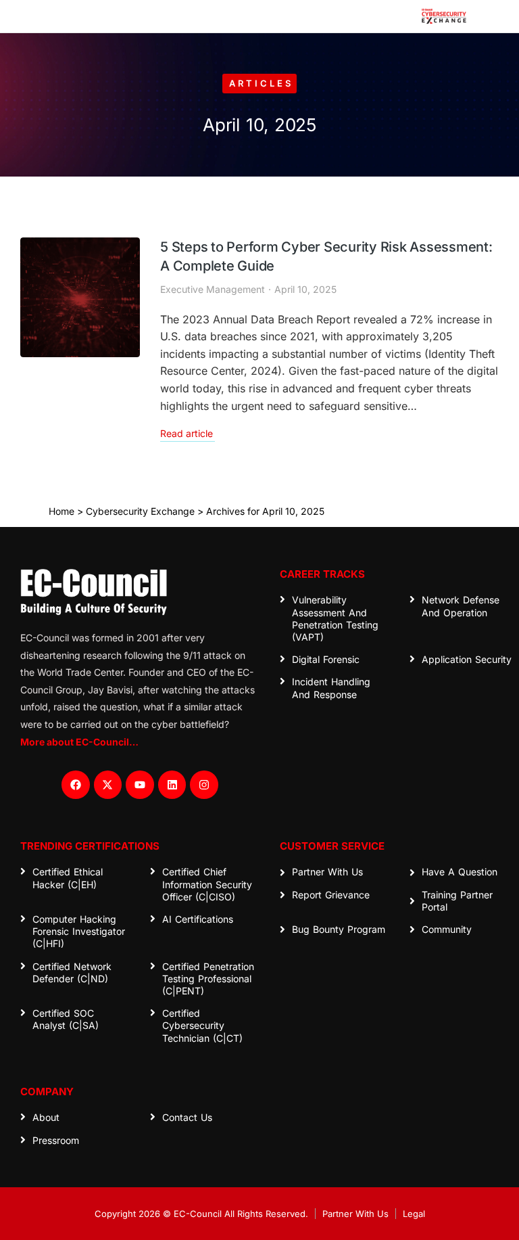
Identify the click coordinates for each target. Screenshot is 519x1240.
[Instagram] (204, 785)
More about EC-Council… (79, 742)
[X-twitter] (108, 785)
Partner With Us (355, 1213)
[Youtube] (140, 785)
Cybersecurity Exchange (140, 511)
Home (61, 511)
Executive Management (212, 289)
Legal (414, 1213)
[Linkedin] (172, 785)
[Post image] (80, 297)
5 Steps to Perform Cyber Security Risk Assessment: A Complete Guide (326, 256)
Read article (186, 433)
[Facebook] (75, 785)
